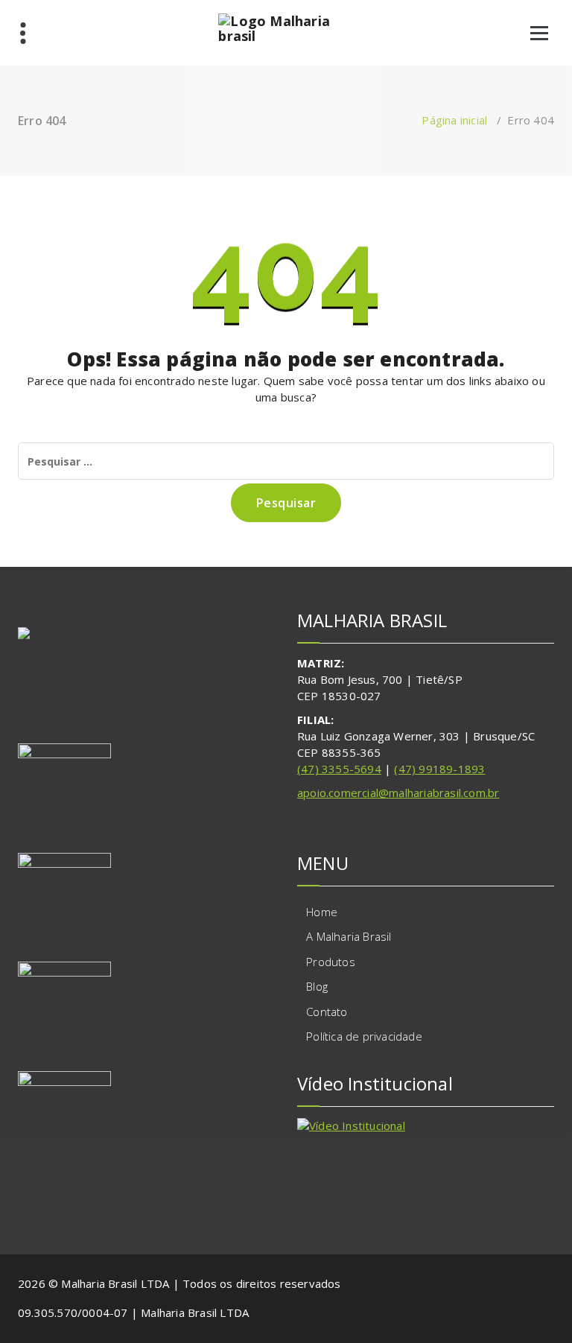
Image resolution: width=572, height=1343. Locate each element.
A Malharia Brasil (348, 936)
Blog (317, 986)
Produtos (330, 961)
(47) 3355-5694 (339, 768)
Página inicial (454, 119)
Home (321, 911)
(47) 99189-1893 (439, 768)
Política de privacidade (364, 1036)
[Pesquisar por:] (286, 461)
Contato (326, 1011)
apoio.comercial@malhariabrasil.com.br (398, 792)
